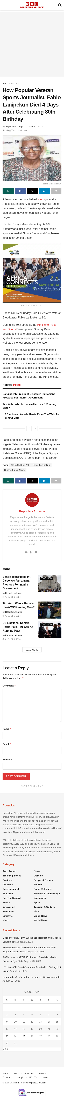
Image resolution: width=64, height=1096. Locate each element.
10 (15, 1021)
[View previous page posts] (29, 428)
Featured (15, 83)
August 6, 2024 (12, 597)
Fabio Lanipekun (41, 465)
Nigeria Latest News (14, 470)
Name (7, 728)
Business (8, 880)
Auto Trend (9, 871)
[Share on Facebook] (20, 191)
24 (15, 1036)
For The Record (12, 898)
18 (24, 1029)
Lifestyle (8, 915)
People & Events (43, 880)
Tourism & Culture (44, 907)
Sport (37, 902)
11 (24, 1021)
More (44, 1077)
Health (6, 902)
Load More (32, 650)
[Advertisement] (32, 44)
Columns (8, 884)
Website (7, 759)
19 (32, 1029)
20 (40, 1029)
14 (49, 1021)
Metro (6, 920)
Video (37, 911)
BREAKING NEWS (20, 465)
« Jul (5, 1049)
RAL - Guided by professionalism (30, 1083)
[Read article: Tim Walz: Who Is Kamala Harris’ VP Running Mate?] (49, 610)
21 (49, 1029)
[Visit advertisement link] (32, 272)
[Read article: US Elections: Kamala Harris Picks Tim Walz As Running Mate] (49, 629)
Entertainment (11, 889)
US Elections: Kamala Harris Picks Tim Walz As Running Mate (18, 626)
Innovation (9, 907)
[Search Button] (59, 5)
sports (41, 199)
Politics (38, 884)
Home (5, 83)
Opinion (38, 875)
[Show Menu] (4, 5)
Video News (40, 915)
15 (57, 1021)
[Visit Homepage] (32, 5)
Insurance (8, 911)
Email (7, 744)
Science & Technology (47, 893)
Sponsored (40, 898)
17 (15, 1029)
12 (32, 1021)
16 (7, 1029)
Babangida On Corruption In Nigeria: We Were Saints (31, 977)
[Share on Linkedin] (44, 191)
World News (41, 920)
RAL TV (33, 1077)
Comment (9, 685)
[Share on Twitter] (32, 191)
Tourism (6, 1077)
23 (7, 1036)
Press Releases (43, 889)
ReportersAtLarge (14, 126)
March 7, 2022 (36, 126)
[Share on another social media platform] (56, 191)
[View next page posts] (35, 428)
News (37, 871)
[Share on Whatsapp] (8, 191)
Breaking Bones (12, 875)
